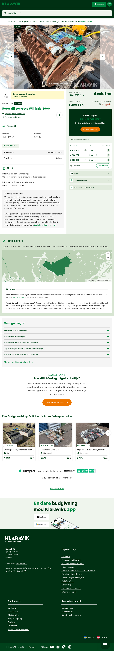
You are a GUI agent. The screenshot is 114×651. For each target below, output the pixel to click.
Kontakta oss (67, 608)
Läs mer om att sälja (55, 402)
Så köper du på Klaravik (71, 560)
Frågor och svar (68, 567)
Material (31, 647)
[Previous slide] (11, 57)
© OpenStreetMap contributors (98, 281)
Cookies (11, 622)
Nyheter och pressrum (71, 615)
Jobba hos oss (67, 611)
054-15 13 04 (21, 563)
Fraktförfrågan (67, 581)
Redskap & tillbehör (42, 21)
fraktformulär (18, 297)
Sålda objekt (11, 21)
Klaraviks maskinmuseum (18, 629)
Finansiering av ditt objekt (72, 578)
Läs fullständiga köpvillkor (45, 225)
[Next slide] (102, 57)
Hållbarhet (12, 626)
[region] (57, 266)
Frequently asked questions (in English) (78, 570)
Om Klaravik (13, 608)
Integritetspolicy (15, 619)
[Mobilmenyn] (109, 4)
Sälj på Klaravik (88, 129)
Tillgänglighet (13, 615)
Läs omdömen (57, 488)
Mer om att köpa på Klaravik (17, 362)
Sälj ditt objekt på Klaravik (72, 563)
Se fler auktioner (20, 97)
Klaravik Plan (13, 611)
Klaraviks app (67, 585)
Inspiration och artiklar (71, 588)
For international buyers (71, 574)
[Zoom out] (108, 258)
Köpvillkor (65, 556)
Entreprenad (25, 21)
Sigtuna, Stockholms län (15, 114)
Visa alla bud (103, 166)
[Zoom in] (108, 254)
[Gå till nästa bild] (108, 433)
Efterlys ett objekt (69, 592)
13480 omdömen (66, 478)
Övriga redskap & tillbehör (65, 21)
